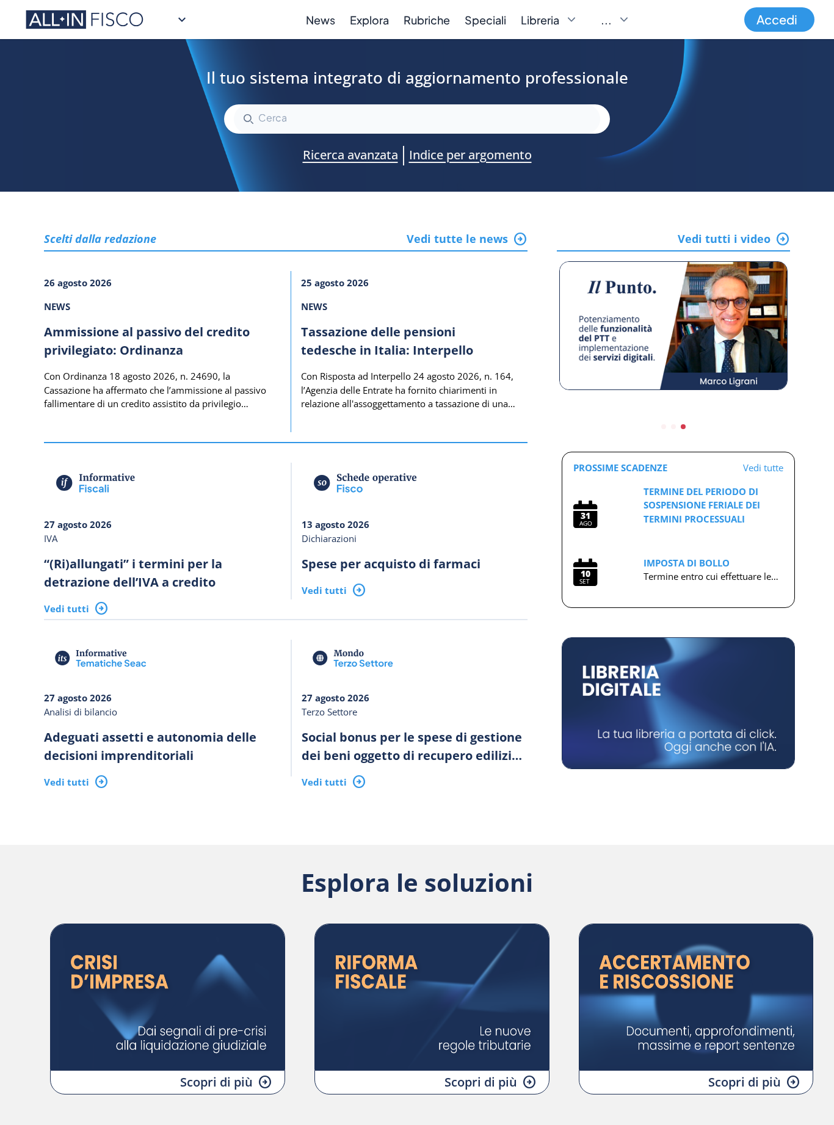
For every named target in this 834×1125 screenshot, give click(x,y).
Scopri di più (216, 1082)
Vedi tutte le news (457, 238)
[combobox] (417, 119)
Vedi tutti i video (724, 238)
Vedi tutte (763, 467)
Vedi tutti (66, 608)
